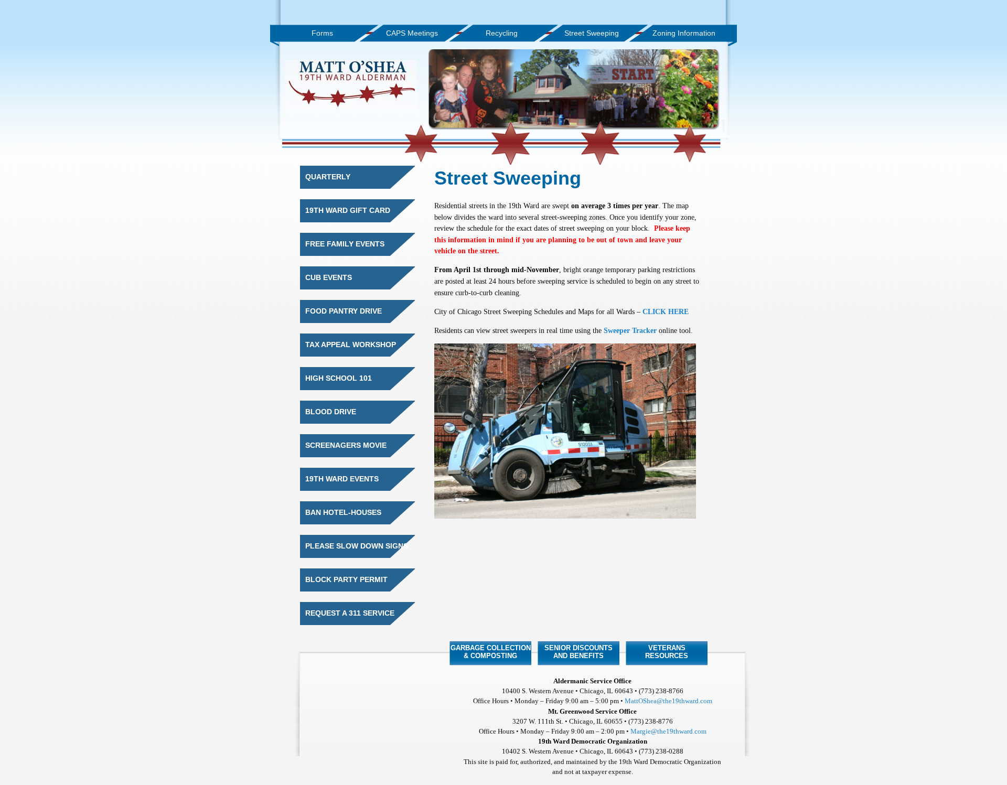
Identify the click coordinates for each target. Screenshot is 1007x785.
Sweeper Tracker (630, 330)
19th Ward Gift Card (347, 210)
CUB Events (328, 278)
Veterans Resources (666, 652)
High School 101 (338, 378)
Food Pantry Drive (343, 311)
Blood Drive (330, 412)
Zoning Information (683, 33)
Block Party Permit (346, 580)
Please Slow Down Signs (356, 546)
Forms (322, 33)
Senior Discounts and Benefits (578, 652)
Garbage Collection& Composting (491, 652)
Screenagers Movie (346, 445)
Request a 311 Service (349, 613)
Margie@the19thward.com (668, 731)
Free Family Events (344, 244)
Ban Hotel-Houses (343, 513)
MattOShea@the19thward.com (668, 701)
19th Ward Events (342, 479)
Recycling (502, 33)
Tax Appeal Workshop (350, 345)
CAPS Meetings (412, 33)
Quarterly (327, 177)
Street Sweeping (591, 33)
